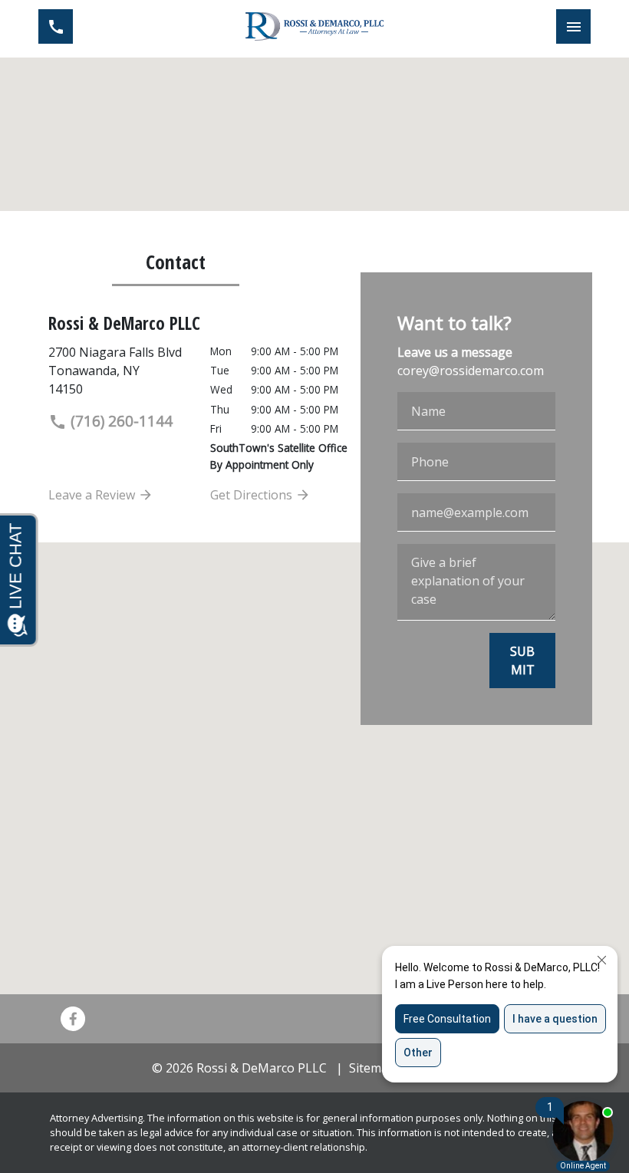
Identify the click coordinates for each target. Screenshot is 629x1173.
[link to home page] (314, 26)
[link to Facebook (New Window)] (73, 1019)
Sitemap (372, 1067)
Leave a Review (93, 494)
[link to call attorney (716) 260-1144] (55, 26)
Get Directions (252, 494)
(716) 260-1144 (120, 420)
